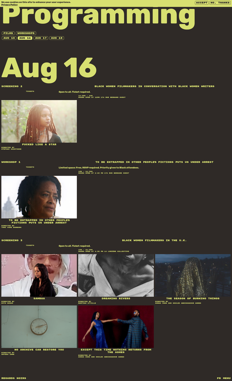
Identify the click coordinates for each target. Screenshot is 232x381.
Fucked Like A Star (39, 144)
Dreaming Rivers (116, 298)
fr (219, 378)
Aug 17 (41, 38)
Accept (201, 2)
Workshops (26, 33)
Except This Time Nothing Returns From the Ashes (116, 351)
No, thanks (220, 2)
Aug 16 (25, 38)
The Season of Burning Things (192, 298)
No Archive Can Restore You (39, 349)
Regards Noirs (13, 378)
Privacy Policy (9, 4)
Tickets (30, 91)
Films (8, 33)
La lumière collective (116, 251)
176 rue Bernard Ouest (113, 97)
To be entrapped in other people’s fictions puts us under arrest (39, 221)
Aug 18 (56, 38)
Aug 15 (9, 38)
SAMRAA (39, 298)
